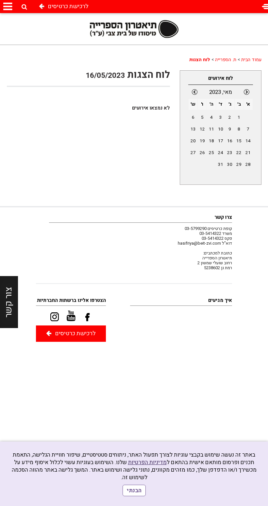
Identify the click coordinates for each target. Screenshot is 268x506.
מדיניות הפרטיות (147, 462)
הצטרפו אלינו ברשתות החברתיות (71, 300)
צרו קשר (223, 217)
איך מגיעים (220, 300)
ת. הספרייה (225, 59)
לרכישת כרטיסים (68, 6)
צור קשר (8, 302)
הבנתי (134, 490)
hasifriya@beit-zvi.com (199, 243)
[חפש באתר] (24, 7)
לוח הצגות (199, 59)
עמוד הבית (251, 59)
